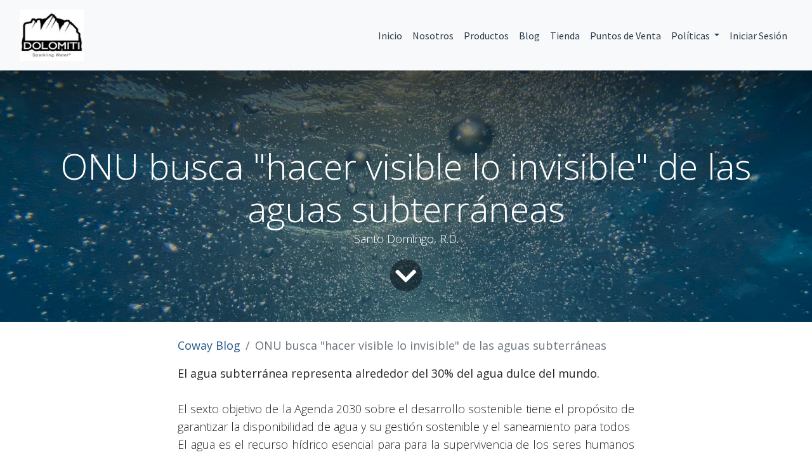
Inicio (390, 35)
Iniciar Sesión (758, 35)
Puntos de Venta (625, 35)
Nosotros (433, 35)
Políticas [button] (691, 35)
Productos (486, 35)
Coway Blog (209, 345)
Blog (529, 35)
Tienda (565, 35)
